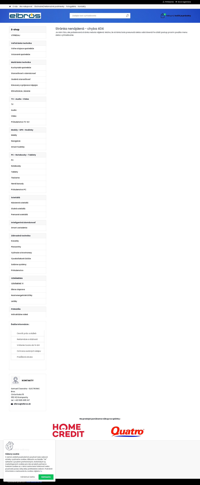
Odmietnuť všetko (27, 477)
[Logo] (25, 16)
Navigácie (15, 141)
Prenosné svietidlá (19, 214)
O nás (15, 6)
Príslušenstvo (17, 270)
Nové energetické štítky (21, 295)
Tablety (14, 172)
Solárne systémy (18, 264)
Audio (13, 110)
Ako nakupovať (25, 6)
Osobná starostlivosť (20, 79)
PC (12, 160)
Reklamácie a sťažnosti (27, 339)
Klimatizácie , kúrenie (20, 91)
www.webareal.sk (34, 482)
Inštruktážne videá (19, 314)
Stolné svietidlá (18, 208)
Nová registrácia (184, 2)
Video (13, 116)
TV (12, 104)
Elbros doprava (18, 289)
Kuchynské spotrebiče (21, 67)
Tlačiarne (15, 178)
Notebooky (16, 166)
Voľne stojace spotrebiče (22, 48)
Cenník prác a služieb (26, 333)
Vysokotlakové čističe (21, 258)
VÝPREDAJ (15, 35)
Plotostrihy (16, 247)
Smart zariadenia (19, 227)
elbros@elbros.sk (22, 404)
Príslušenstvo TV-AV (20, 122)
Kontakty (82, 6)
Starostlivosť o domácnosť (23, 73)
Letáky (14, 301)
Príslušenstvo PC (18, 189)
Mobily (14, 135)
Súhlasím (46, 477)
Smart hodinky (18, 147)
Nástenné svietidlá (19, 203)
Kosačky (15, 241)
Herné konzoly (17, 183)
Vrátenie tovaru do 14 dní (28, 345)
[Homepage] (10, 6)
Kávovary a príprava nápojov (24, 85)
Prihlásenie (169, 2)
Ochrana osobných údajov (29, 351)
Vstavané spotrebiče (20, 54)
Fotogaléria (71, 6)
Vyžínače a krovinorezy (21, 252)
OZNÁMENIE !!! (17, 283)
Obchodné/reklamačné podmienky (49, 6)
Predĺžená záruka (25, 357)
